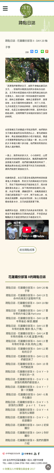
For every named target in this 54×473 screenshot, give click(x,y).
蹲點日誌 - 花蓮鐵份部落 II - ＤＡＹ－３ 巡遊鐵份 (27, 418)
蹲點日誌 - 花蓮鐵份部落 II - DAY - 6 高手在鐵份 (27, 396)
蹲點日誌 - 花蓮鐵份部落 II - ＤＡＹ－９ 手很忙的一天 (27, 373)
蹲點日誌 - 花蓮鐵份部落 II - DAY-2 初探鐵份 (27, 426)
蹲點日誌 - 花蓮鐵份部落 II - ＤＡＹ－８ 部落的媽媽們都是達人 (27, 380)
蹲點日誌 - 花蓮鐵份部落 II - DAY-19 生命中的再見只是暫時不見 (27, 296)
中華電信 (27, 453)
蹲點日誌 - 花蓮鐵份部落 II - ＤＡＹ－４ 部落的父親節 (27, 411)
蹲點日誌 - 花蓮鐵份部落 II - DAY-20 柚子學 (27, 289)
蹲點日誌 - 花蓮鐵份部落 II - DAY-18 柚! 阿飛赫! (27, 304)
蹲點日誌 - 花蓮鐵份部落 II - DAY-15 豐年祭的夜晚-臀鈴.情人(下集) (27, 327)
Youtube (35, 453)
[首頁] (26, 10)
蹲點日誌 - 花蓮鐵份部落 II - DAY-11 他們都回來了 (27, 357)
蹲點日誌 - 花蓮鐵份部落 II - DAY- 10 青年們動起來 (27, 365)
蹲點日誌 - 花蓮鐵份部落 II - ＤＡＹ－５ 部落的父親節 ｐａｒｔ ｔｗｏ (27, 403)
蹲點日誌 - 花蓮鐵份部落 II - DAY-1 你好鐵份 (27, 434)
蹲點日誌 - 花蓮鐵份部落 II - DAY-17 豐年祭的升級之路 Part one (27, 312)
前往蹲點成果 (27, 250)
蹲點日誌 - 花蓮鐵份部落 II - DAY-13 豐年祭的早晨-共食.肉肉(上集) (27, 342)
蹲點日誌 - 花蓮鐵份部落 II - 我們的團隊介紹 (27, 441)
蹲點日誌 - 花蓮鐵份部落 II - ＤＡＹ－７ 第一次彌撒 (27, 388)
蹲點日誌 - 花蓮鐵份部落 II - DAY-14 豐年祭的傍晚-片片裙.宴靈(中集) (27, 335)
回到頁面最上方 (48, 467)
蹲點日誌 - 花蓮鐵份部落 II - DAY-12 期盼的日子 (27, 350)
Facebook (39, 453)
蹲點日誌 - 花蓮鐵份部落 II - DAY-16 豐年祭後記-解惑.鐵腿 (27, 319)
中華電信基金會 (11, 453)
